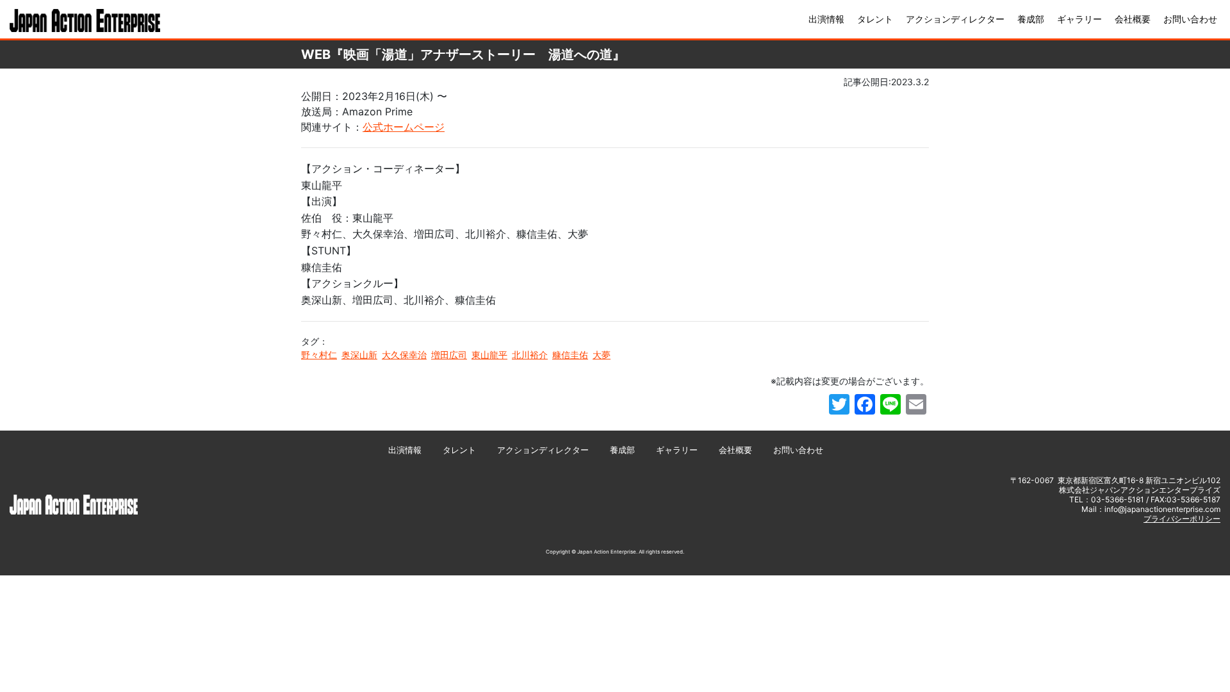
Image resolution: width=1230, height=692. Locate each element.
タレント (875, 18)
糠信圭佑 (570, 354)
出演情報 (826, 18)
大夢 (602, 354)
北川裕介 (530, 354)
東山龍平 (489, 354)
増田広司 (449, 354)
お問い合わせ (1190, 18)
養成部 (1030, 18)
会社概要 (1133, 18)
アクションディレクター (955, 18)
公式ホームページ (404, 126)
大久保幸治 (404, 354)
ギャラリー (1079, 18)
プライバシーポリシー (1182, 518)
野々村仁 (319, 354)
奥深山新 (359, 354)
